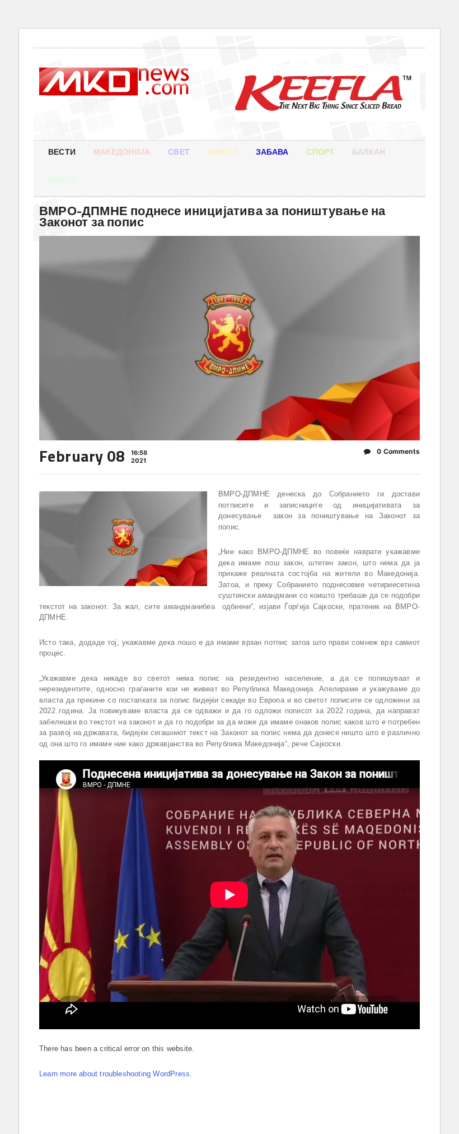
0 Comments (397, 451)
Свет (179, 151)
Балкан (368, 151)
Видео (62, 179)
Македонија (121, 151)
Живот (223, 151)
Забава (272, 151)
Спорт (320, 151)
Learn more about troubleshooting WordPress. (115, 1074)
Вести (62, 151)
